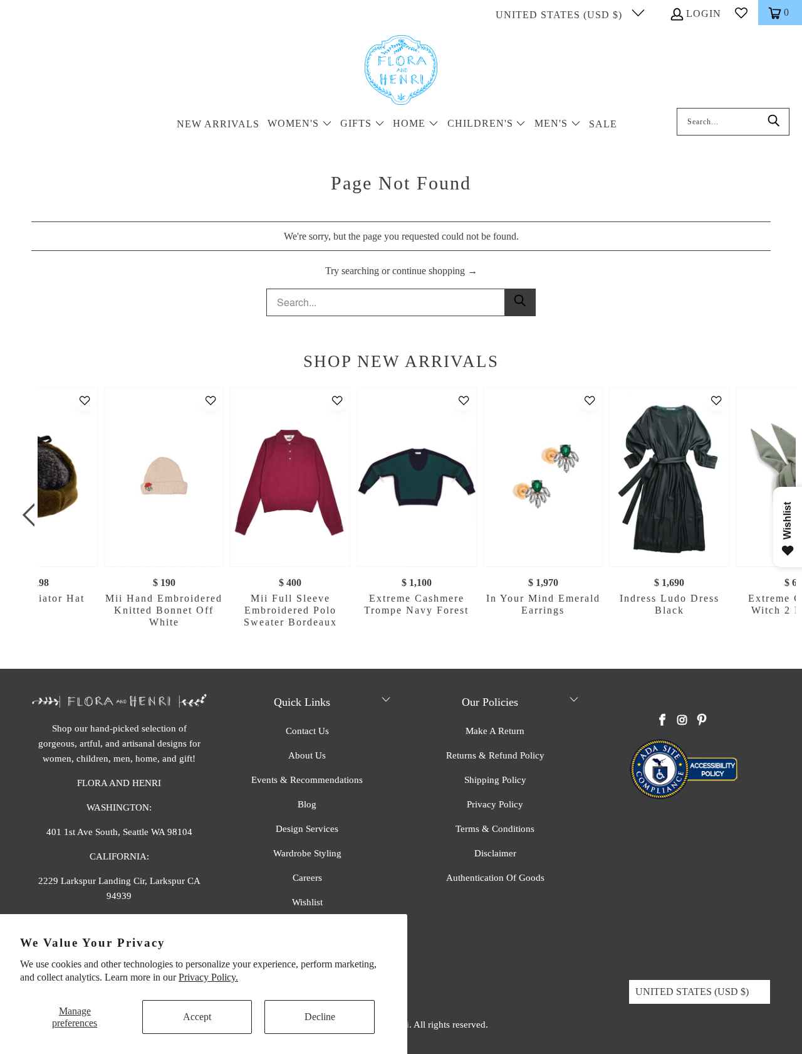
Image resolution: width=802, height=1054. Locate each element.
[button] (300, 124)
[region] (404, 515)
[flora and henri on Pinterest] (701, 721)
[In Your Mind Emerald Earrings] (543, 477)
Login (703, 13)
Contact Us (307, 731)
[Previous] (31, 515)
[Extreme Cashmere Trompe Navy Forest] (417, 477)
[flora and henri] (401, 71)
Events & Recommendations (307, 780)
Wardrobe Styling (307, 853)
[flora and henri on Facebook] (662, 721)
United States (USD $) (560, 14)
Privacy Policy (495, 804)
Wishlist (307, 902)
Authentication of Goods (495, 878)
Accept (197, 1016)
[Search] (773, 122)
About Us (307, 755)
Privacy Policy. (208, 977)
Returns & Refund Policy (495, 755)
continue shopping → (434, 270)
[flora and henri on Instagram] (682, 721)
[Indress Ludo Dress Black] (669, 477)
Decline (320, 1016)
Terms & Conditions (495, 829)
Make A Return (495, 731)
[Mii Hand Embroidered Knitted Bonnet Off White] (164, 477)
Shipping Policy (495, 780)
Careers (307, 878)
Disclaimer (495, 853)
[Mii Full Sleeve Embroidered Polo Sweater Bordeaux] (290, 477)
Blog (307, 804)
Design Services (307, 829)
